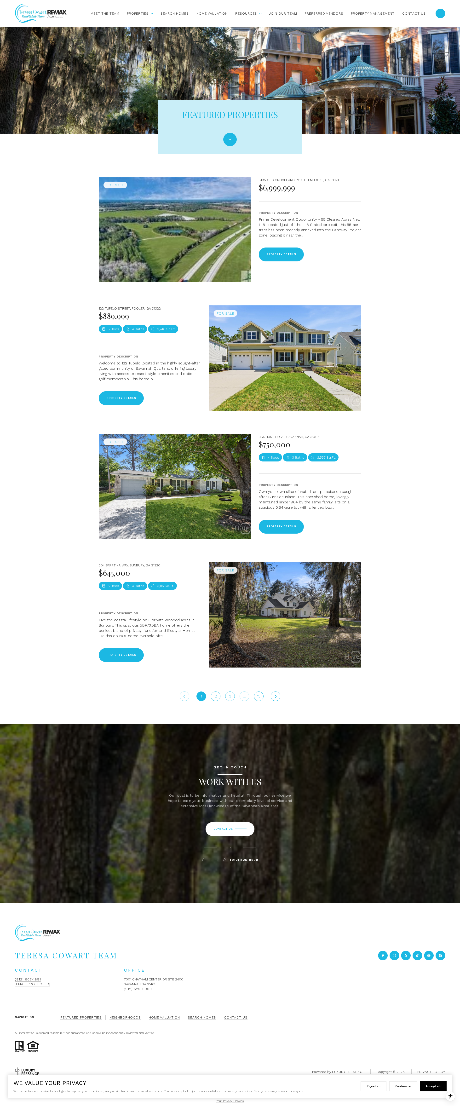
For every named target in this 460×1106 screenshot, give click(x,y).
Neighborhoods (125, 1017)
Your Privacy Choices (230, 1101)
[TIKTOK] (417, 955)
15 (258, 696)
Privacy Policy (431, 1072)
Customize (403, 1086)
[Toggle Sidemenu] (440, 13)
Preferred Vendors (324, 13)
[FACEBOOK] (383, 955)
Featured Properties (81, 1017)
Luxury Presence (348, 1072)
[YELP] (406, 955)
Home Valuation (212, 13)
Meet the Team (105, 13)
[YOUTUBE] (429, 955)
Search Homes (175, 13)
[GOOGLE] (440, 955)
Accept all (433, 1086)
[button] (230, 829)
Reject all (373, 1086)
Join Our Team (283, 13)
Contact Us (414, 13)
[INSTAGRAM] (394, 955)
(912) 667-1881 (28, 979)
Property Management (373, 13)
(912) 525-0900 (244, 859)
